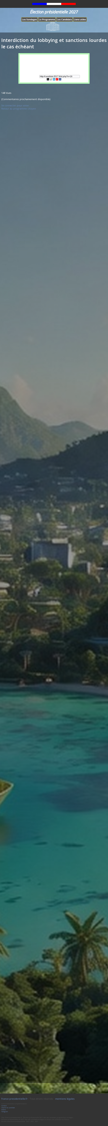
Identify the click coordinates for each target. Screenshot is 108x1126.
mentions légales (65, 1098)
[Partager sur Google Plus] (57, 79)
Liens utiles (80, 19)
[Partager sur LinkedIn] (54, 79)
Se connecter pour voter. (15, 105)
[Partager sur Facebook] (60, 79)
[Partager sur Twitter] (48, 79)
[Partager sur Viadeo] (51, 79)
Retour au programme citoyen (18, 108)
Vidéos (3, 1110)
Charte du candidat (8, 1108)
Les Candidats (64, 19)
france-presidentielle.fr (14, 1098)
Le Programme (47, 19)
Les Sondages (29, 19)
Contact (4, 1106)
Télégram (4, 1112)
